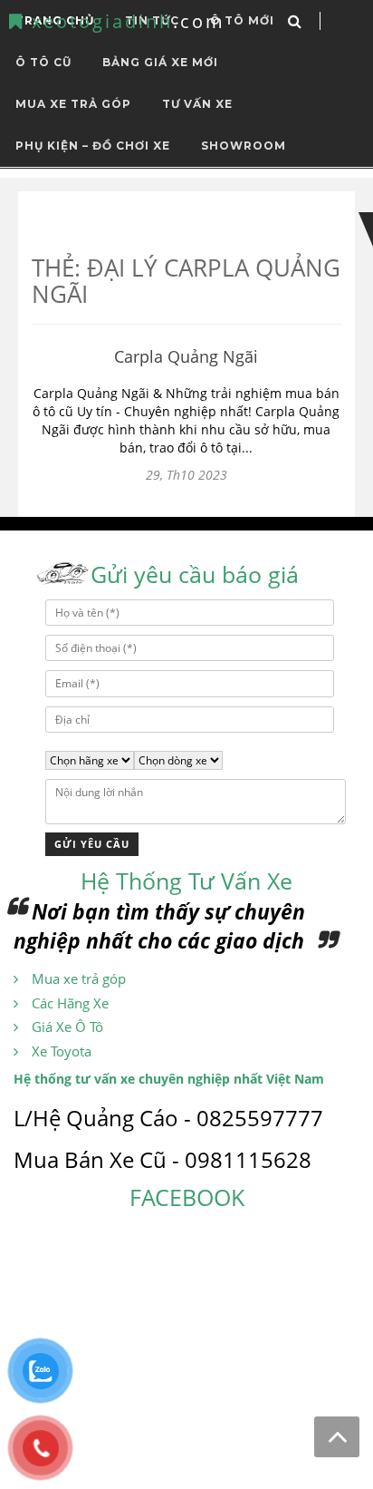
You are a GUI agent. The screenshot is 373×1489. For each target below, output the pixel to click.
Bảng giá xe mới (160, 62)
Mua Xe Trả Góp (73, 104)
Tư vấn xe (197, 104)
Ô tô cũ (43, 62)
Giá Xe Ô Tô (67, 1026)
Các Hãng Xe (70, 1003)
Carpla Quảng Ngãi (186, 356)
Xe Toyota (61, 1051)
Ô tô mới (242, 20)
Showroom (243, 145)
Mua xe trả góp (79, 978)
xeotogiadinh (124, 21)
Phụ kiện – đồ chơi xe (92, 145)
